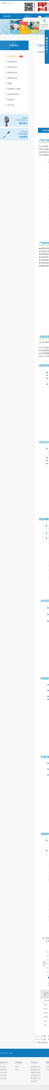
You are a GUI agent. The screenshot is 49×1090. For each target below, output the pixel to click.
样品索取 (10, 99)
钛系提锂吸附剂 (13, 94)
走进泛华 (4, 1062)
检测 (17, 1069)
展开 (47, 45)
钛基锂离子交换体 (13, 89)
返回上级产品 (42, 1042)
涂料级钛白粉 (12, 67)
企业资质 (3, 1072)
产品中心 (34, 1062)
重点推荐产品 (12, 56)
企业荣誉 (3, 1075)
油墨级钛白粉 (12, 78)
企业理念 (3, 1078)
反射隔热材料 (12, 61)
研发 (17, 1066)
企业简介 (3, 1066)
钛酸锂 (9, 83)
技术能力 (19, 1062)
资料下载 (10, 105)
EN (11, 1053)
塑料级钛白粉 (12, 72)
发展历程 (3, 1069)
